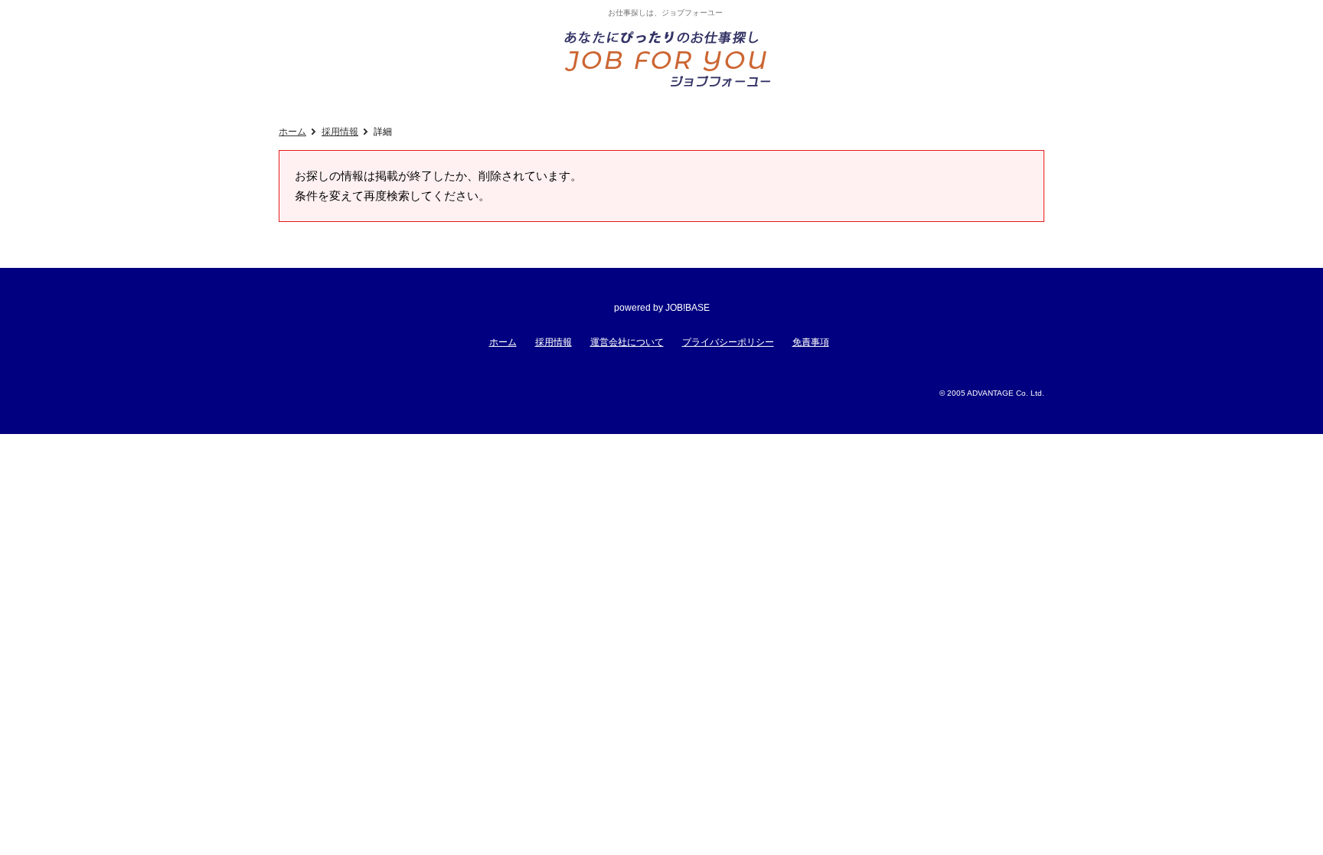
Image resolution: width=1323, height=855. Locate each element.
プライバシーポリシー (728, 342)
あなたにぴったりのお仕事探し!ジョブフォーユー (669, 58)
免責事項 (810, 342)
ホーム (292, 131)
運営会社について (627, 342)
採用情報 (340, 131)
